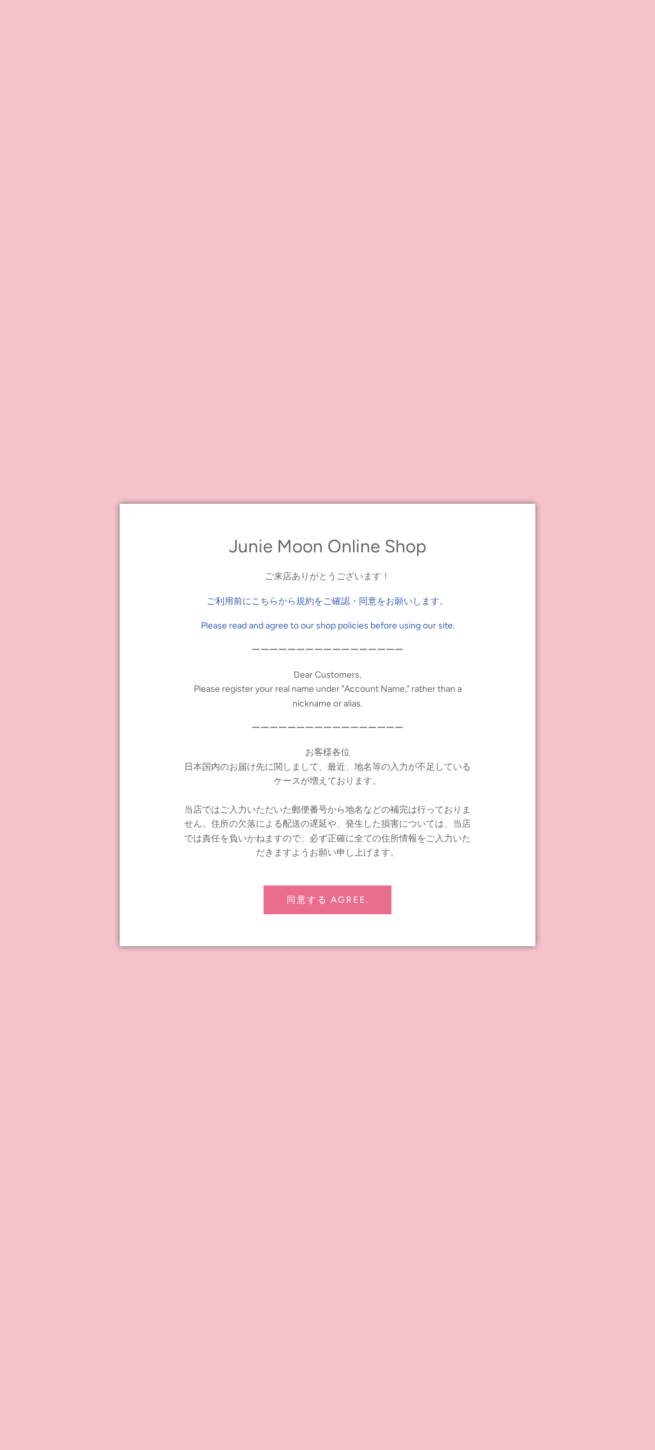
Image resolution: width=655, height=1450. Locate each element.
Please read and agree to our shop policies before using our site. (328, 625)
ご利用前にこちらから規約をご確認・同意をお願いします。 (327, 601)
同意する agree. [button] (328, 899)
